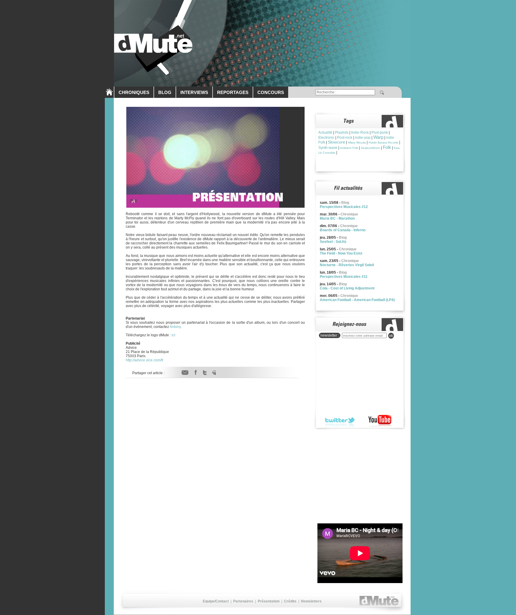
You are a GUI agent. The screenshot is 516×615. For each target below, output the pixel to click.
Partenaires (243, 601)
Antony (175, 327)
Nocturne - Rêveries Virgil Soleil (347, 265)
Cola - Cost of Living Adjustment (347, 288)
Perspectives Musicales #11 (344, 277)
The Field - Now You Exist (341, 253)
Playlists (341, 132)
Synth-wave (327, 148)
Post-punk (379, 132)
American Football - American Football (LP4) (357, 300)
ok (391, 336)
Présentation (269, 601)
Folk (387, 147)
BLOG (164, 92)
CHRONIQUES (134, 92)
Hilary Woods (357, 142)
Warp (378, 137)
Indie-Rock (360, 132)
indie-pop (363, 137)
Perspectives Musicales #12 (344, 207)
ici (173, 335)
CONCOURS (270, 92)
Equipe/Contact (216, 601)
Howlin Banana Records (383, 142)
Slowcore (336, 142)
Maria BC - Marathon (337, 218)
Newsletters (311, 601)
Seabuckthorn (370, 147)
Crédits (290, 601)
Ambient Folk (349, 147)
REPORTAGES (232, 92)
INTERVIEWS (194, 92)
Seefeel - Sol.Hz (333, 242)
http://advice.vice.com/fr (144, 360)
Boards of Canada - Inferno (343, 230)
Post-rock (344, 137)
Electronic (326, 137)
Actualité (325, 132)
